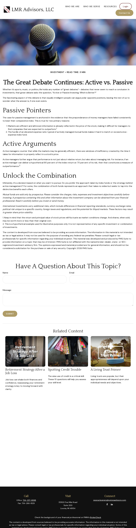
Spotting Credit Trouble (64, 369)
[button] (72, 6)
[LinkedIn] (112, 504)
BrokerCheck (95, 517)
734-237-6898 (29, 500)
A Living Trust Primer (106, 369)
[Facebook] (107, 504)
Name (5, 272)
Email (71, 272)
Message (7, 290)
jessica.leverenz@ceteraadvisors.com (109, 500)
